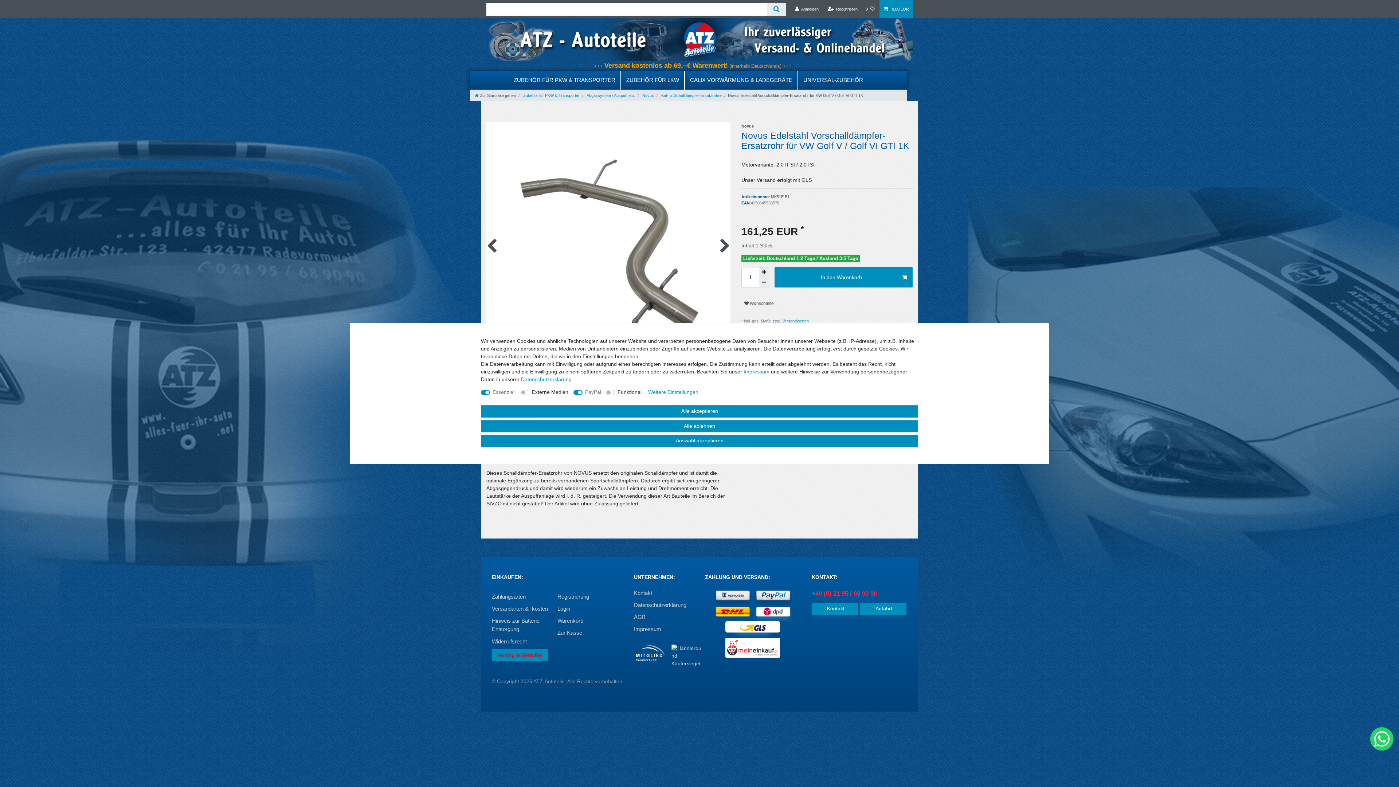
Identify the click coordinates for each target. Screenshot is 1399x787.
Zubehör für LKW (652, 80)
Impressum (647, 629)
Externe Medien (550, 392)
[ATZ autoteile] (699, 39)
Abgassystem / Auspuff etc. (610, 95)
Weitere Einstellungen (673, 392)
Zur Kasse (569, 633)
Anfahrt (883, 608)
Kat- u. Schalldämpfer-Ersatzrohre (691, 95)
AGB (640, 617)
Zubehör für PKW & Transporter (564, 80)
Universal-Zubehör (833, 80)
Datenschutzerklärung (660, 605)
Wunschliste (761, 303)
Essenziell (504, 392)
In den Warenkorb (841, 277)
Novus (647, 95)
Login (563, 609)
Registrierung (573, 597)
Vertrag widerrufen (520, 655)
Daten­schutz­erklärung (546, 379)
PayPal (593, 392)
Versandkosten (795, 321)
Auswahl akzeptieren (700, 440)
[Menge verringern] (764, 282)
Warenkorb (570, 621)
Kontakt (643, 593)
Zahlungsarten (509, 597)
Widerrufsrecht (509, 641)
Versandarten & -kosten (520, 609)
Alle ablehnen (699, 426)
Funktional (630, 392)
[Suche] (776, 9)
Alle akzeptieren (699, 411)
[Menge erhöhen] (764, 272)
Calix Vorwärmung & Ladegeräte (741, 80)
